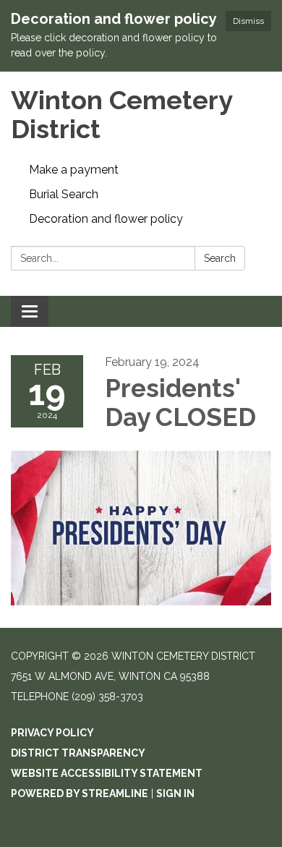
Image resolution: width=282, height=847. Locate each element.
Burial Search (63, 194)
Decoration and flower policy (106, 219)
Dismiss (248, 21)
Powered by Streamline (79, 793)
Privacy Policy (52, 733)
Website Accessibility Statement (106, 773)
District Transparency (78, 753)
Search (220, 258)
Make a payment (74, 169)
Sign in (175, 793)
